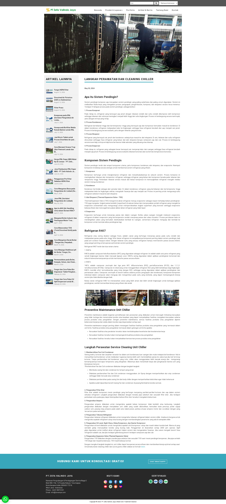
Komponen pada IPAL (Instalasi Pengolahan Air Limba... (64, 117)
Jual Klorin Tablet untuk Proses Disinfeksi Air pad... (64, 138)
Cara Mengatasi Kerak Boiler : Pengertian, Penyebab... (65, 241)
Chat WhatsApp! (158, 461)
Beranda (98, 10)
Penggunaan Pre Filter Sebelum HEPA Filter (63, 180)
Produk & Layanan (113, 10)
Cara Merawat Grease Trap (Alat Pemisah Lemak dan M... (64, 149)
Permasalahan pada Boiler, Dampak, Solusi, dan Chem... (65, 261)
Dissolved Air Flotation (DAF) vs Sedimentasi (63, 99)
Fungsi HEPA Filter (61, 90)
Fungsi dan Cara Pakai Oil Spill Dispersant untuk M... (64, 280)
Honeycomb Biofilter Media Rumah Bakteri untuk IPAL (65, 129)
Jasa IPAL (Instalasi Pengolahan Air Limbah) (63, 200)
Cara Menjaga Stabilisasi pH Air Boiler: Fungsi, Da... (65, 251)
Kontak (175, 10)
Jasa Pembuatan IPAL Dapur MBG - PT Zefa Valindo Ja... (65, 170)
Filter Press (58, 108)
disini (143, 447)
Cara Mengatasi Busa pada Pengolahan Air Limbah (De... (65, 190)
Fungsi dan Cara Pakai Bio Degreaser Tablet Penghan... (65, 271)
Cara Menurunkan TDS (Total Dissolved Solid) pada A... (65, 230)
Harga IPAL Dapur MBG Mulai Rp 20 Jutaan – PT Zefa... (65, 160)
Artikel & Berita (145, 10)
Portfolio (130, 10)
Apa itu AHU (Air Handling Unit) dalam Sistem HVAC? (64, 209)
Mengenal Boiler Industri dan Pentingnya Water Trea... (65, 219)
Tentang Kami (162, 10)
